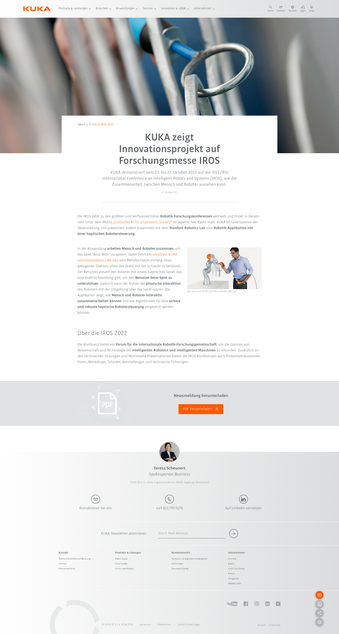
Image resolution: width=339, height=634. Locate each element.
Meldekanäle (234, 583)
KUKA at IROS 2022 (101, 124)
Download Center (180, 568)
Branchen (102, 8)
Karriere (232, 559)
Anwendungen (125, 8)
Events (231, 564)
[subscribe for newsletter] (233, 533)
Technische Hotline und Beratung (74, 559)
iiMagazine (233, 578)
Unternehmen (203, 8)
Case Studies (121, 564)
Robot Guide (121, 559)
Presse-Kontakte (67, 568)
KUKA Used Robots (124, 568)
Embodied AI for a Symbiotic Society (142, 222)
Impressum (145, 624)
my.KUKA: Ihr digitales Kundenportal (189, 559)
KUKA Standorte (236, 568)
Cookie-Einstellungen (188, 624)
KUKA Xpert (177, 564)
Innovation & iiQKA (173, 8)
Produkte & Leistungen (73, 8)
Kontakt (63, 564)
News (81, 124)
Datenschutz (164, 624)
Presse (231, 573)
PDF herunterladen (198, 409)
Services (148, 8)
